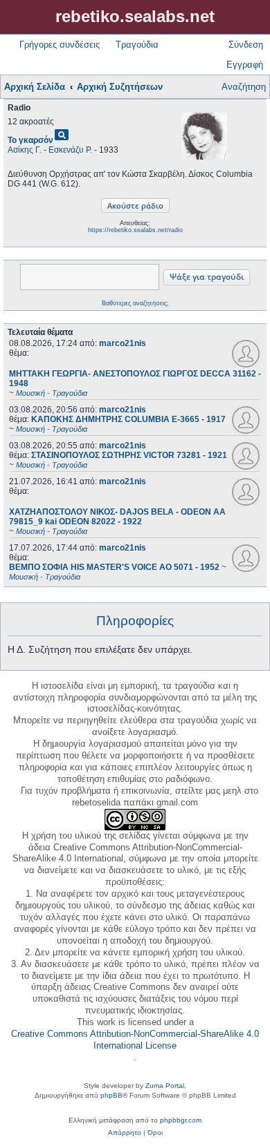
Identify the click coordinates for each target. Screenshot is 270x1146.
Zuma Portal (164, 1085)
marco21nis (122, 343)
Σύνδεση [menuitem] (245, 44)
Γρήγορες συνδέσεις (59, 44)
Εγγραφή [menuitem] (244, 64)
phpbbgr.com (180, 1120)
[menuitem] (124, 1133)
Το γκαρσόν (30, 140)
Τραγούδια (137, 44)
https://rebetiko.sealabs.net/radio (135, 230)
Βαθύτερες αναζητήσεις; (135, 303)
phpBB (111, 1095)
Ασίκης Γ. (25, 150)
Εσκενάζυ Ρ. (70, 150)
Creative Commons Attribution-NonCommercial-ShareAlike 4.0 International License (135, 1040)
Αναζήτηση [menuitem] (244, 87)
